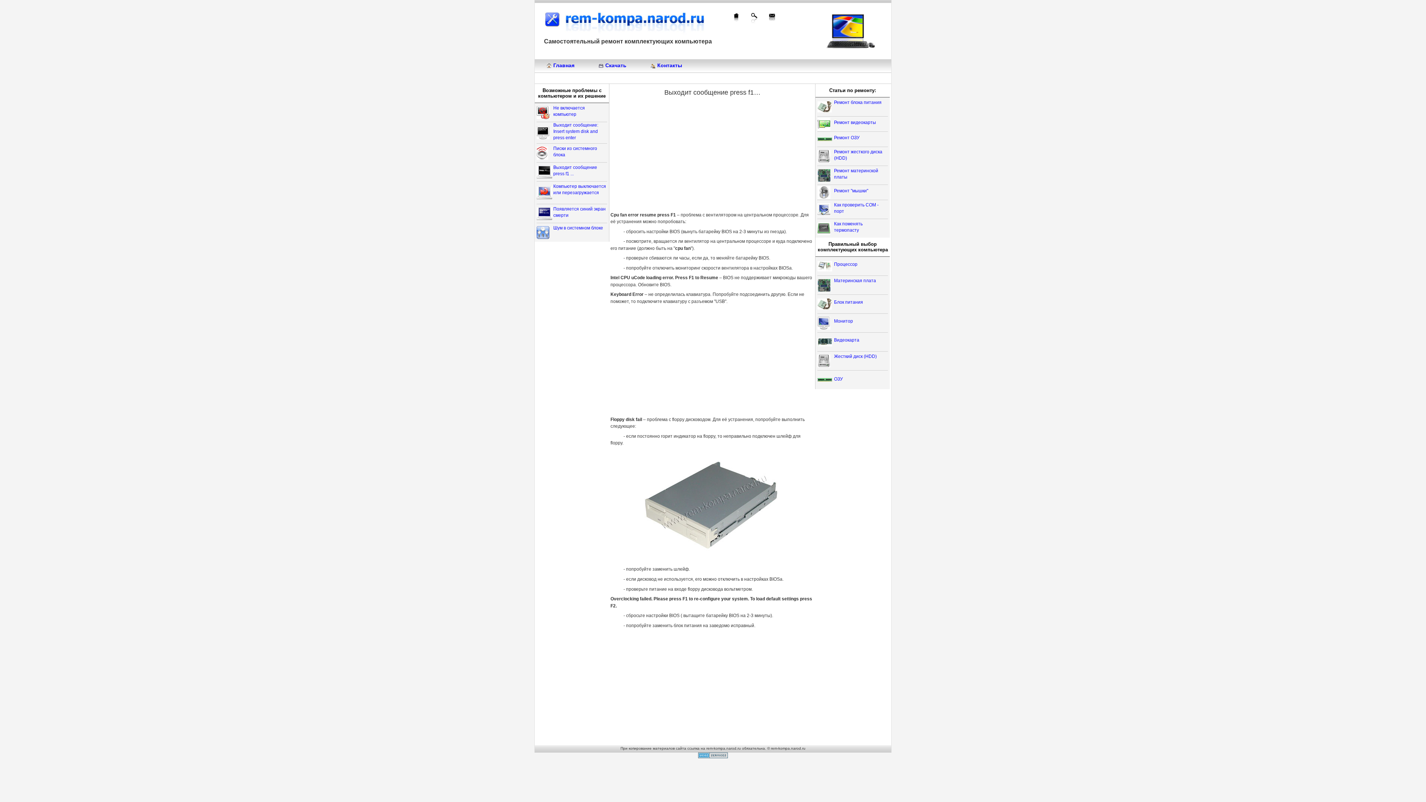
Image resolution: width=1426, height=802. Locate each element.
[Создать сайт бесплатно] (713, 756)
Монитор (843, 321)
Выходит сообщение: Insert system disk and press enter (575, 131)
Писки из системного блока (575, 151)
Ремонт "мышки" (851, 190)
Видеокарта (846, 340)
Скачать (615, 65)
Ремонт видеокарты (855, 122)
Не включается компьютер (569, 111)
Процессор (845, 264)
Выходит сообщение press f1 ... (575, 170)
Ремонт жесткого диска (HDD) (858, 155)
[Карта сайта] (754, 18)
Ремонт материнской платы (856, 174)
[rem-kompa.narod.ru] (624, 22)
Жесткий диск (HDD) (855, 356)
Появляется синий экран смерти (579, 212)
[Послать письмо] (772, 17)
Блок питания (848, 302)
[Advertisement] (671, 155)
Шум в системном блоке (578, 228)
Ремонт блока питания (858, 102)
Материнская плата (855, 280)
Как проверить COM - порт (856, 208)
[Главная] (736, 17)
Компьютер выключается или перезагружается (579, 189)
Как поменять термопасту (848, 227)
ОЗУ (838, 379)
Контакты (669, 65)
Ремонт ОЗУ (847, 137)
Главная (563, 65)
